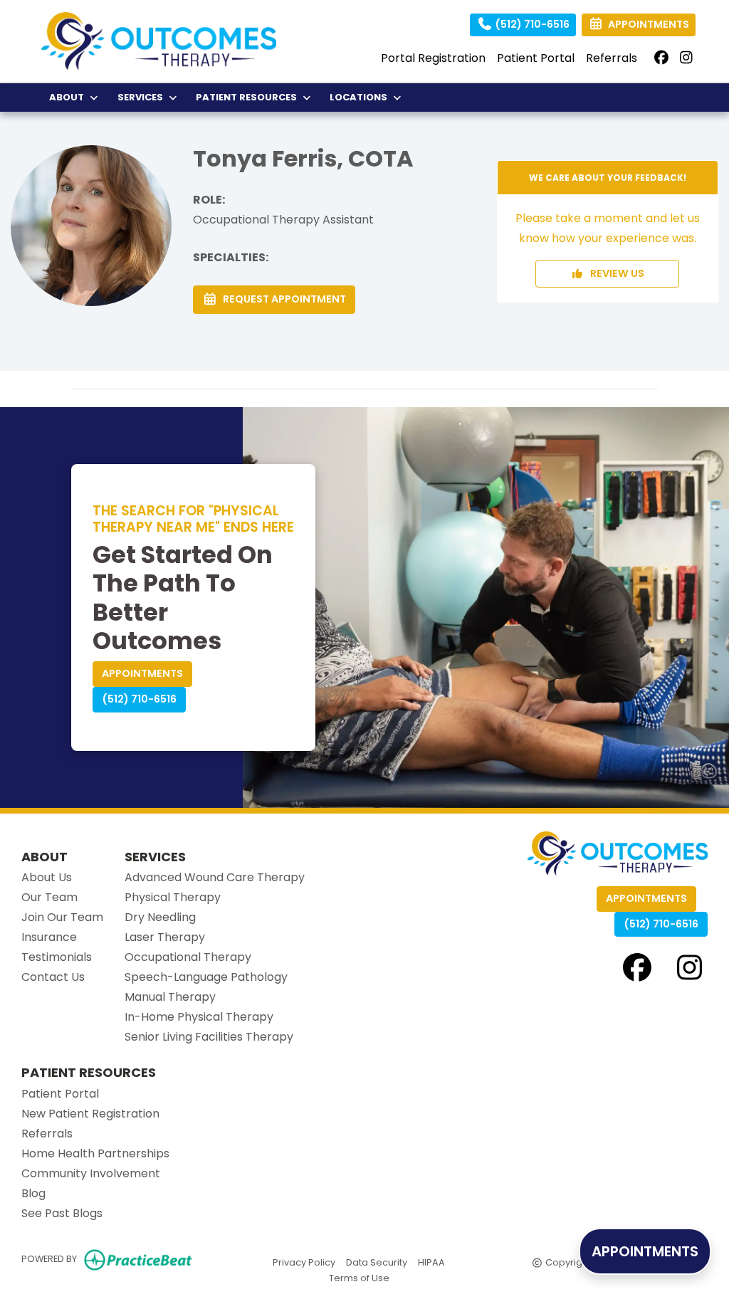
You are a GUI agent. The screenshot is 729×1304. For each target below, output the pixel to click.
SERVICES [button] (142, 97)
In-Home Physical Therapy (199, 1017)
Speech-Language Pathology (206, 977)
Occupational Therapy (188, 957)
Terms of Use (359, 1277)
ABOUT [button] (68, 97)
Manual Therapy (170, 997)
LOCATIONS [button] (361, 97)
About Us (46, 877)
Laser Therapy (165, 937)
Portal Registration (433, 58)
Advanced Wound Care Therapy (215, 877)
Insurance (49, 937)
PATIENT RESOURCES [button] (248, 97)
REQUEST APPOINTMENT (282, 299)
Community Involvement (90, 1173)
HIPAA (431, 1262)
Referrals (611, 58)
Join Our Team (62, 917)
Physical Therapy (173, 897)
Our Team (49, 897)
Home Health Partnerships (95, 1153)
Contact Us (53, 977)
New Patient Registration (90, 1113)
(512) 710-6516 (531, 24)
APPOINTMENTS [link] (646, 24)
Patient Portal (536, 58)
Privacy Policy (304, 1262)
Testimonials (56, 957)
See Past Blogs (62, 1213)
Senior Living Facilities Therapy (209, 1037)
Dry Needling (160, 917)
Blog (33, 1193)
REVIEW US (614, 273)
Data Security (376, 1262)
